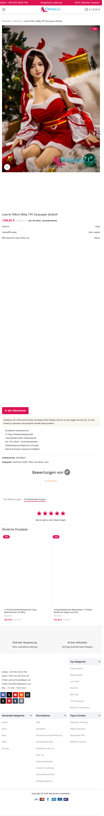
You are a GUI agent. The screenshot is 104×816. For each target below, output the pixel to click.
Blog (4, 735)
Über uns (40, 755)
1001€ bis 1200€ (20, 462)
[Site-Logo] (51, 9)
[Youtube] (15, 695)
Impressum (41, 729)
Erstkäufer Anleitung (79, 722)
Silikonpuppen (76, 675)
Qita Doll (17, 21)
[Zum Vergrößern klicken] (7, 167)
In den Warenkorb (15, 410)
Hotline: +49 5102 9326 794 (14, 672)
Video (4, 742)
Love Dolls (74, 681)
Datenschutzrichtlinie (45, 774)
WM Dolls (74, 694)
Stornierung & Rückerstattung (49, 735)
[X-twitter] (9, 695)
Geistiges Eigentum (44, 781)
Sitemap (5, 748)
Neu (47, 462)
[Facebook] (3, 695)
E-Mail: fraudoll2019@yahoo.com (16, 684)
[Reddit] (21, 695)
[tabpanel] (51, 516)
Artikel (4, 722)
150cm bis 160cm (36, 462)
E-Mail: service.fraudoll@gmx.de (16, 680)
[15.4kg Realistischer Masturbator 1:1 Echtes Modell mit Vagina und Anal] (76, 570)
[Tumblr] (15, 701)
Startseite (6, 21)
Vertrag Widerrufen (44, 742)
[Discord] (21, 701)
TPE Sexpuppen (77, 701)
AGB (38, 722)
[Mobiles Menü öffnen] (4, 9)
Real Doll (74, 688)
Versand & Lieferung (45, 768)
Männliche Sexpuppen (80, 707)
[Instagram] (27, 695)
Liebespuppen (76, 668)
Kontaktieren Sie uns (45, 748)
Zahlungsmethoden (44, 761)
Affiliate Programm (78, 742)
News (4, 729)
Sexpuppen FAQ (77, 735)
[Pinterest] (9, 701)
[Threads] (3, 701)
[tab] (12, 499)
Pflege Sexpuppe (77, 729)
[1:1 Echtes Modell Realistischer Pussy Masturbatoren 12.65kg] (26, 570)
